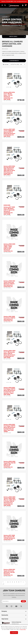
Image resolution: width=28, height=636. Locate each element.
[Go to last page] (4, 584)
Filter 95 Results (14, 60)
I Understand (14, 632)
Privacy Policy (23, 629)
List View (6, 64)
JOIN (23, 601)
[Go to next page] (23, 582)
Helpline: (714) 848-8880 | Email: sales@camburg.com (14, 1)
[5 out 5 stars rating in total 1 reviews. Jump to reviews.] (7, 205)
